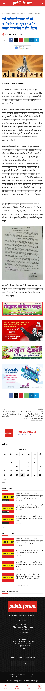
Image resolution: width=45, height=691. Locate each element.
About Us (12, 675)
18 (11, 471)
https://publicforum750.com (26, 435)
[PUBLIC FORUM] (3, 34)
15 (34, 467)
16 (40, 467)
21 (28, 471)
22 (34, 471)
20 (22, 471)
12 (17, 467)
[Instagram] (19, 663)
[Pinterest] (21, 40)
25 (11, 475)
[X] (16, 40)
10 (5, 467)
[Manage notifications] (40, 686)
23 (40, 471)
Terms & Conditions (18, 677)
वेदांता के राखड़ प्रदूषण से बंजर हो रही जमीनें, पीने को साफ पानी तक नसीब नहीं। (12, 414)
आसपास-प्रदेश (6, 500)
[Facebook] (11, 40)
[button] (3, 3)
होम (3, 13)
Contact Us (29, 677)
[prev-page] (3, 527)
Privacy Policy (21, 675)
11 (11, 467)
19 (17, 471)
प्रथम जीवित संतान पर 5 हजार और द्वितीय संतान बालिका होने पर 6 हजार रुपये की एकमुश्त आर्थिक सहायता (29, 518)
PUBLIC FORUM (11, 34)
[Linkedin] (31, 40)
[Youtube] (31, 663)
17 (5, 471)
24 (5, 475)
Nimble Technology (32, 681)
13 (22, 467)
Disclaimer (31, 675)
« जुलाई (4, 482)
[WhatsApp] (26, 40)
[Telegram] (36, 40)
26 (17, 475)
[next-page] (7, 527)
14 (28, 467)
